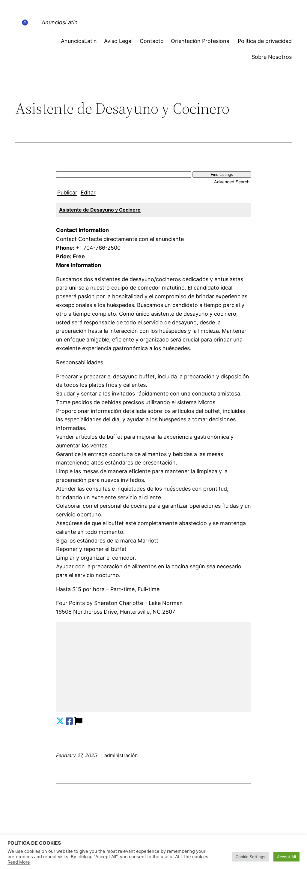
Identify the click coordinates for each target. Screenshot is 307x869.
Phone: (65, 248)
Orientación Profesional (201, 41)
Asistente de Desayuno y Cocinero (100, 210)
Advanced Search (232, 181)
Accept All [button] (286, 856)
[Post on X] (60, 721)
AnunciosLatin (60, 22)
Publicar (67, 192)
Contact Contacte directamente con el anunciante (120, 239)
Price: (63, 256)
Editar (88, 192)
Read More (18, 862)
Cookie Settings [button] (250, 856)
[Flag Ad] (78, 721)
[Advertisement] (153, 667)
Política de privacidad (265, 41)
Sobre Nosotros (272, 57)
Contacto (152, 41)
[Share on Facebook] (69, 721)
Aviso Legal (118, 41)
